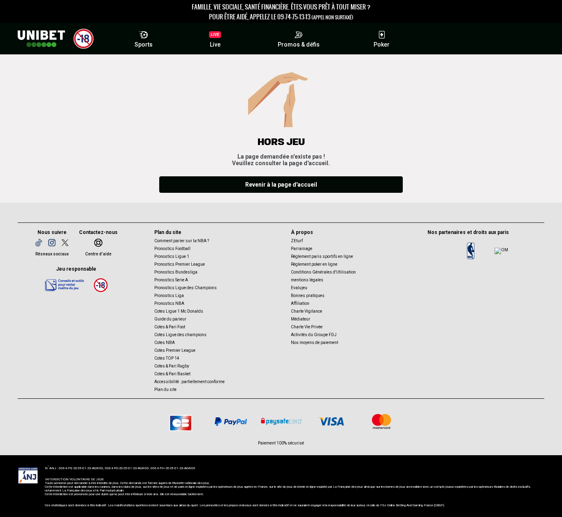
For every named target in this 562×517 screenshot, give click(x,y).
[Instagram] (52, 243)
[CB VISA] (331, 421)
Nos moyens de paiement (314, 342)
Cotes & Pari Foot (169, 327)
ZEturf (297, 241)
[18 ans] (100, 284)
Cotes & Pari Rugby (171, 366)
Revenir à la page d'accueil (281, 184)
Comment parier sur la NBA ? (181, 241)
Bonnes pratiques (308, 295)
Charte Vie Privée (307, 327)
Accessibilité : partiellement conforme (189, 381)
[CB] (180, 421)
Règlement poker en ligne (314, 264)
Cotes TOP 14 (166, 358)
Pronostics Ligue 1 (171, 256)
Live (215, 44)
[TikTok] (39, 243)
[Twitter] (65, 243)
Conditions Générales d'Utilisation (323, 272)
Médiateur (300, 319)
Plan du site (165, 389)
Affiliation (300, 303)
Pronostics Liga (169, 295)
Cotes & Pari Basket (172, 374)
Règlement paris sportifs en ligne (322, 256)
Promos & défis (299, 44)
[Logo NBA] (470, 251)
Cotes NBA (164, 342)
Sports (144, 44)
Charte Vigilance (306, 311)
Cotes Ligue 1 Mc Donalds (178, 311)
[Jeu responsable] (64, 284)
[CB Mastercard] (381, 421)
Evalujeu (299, 287)
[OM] (501, 251)
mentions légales (307, 280)
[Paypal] (231, 421)
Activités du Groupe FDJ (314, 334)
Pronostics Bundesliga (175, 272)
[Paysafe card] (281, 421)
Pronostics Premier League (179, 264)
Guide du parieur (170, 319)
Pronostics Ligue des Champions (185, 287)
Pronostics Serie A (171, 280)
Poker (382, 44)
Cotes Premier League (174, 350)
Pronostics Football (172, 248)
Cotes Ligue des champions (180, 334)
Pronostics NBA (169, 303)
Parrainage (301, 248)
